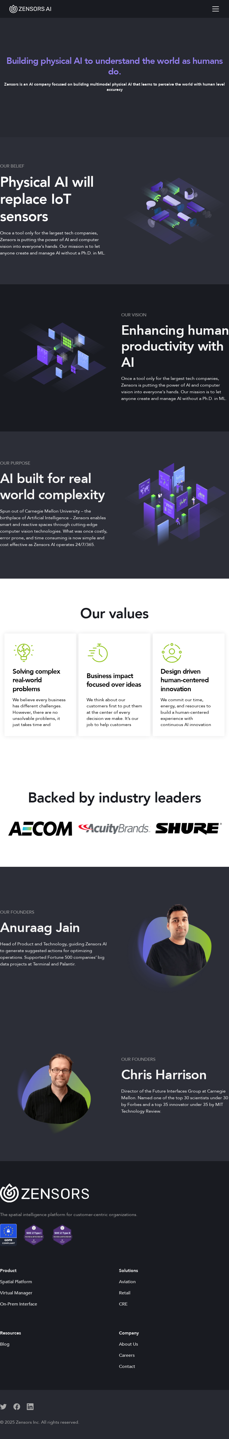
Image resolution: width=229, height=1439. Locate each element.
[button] (214, 9)
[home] (30, 8)
